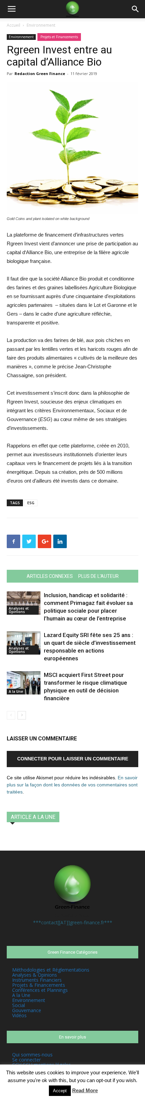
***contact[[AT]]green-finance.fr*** (72, 922)
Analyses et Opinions (19, 610)
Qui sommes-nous (32, 1054)
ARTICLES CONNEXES (50, 576)
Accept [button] (60, 1090)
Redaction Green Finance (39, 73)
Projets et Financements (59, 36)
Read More (85, 1090)
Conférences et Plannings (40, 990)
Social (18, 1005)
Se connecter (26, 1059)
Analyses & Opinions (34, 975)
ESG (30, 502)
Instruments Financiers (37, 980)
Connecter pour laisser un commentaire (72, 758)
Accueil (13, 25)
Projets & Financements (38, 985)
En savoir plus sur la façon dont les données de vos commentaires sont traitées (72, 785)
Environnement (41, 25)
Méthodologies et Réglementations (50, 970)
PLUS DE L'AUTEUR (98, 576)
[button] (135, 9)
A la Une (16, 691)
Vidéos (19, 1015)
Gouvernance (26, 1010)
